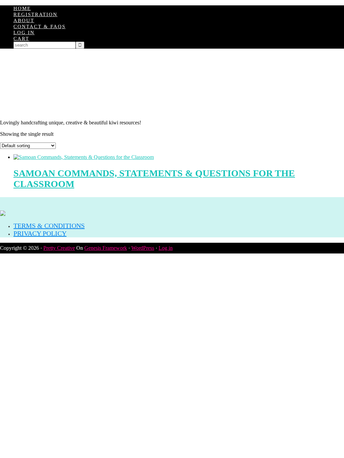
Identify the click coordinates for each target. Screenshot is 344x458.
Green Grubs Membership (172, 84)
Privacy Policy (40, 233)
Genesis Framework (105, 248)
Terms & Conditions (49, 225)
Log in (166, 248)
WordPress (142, 248)
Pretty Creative (59, 248)
